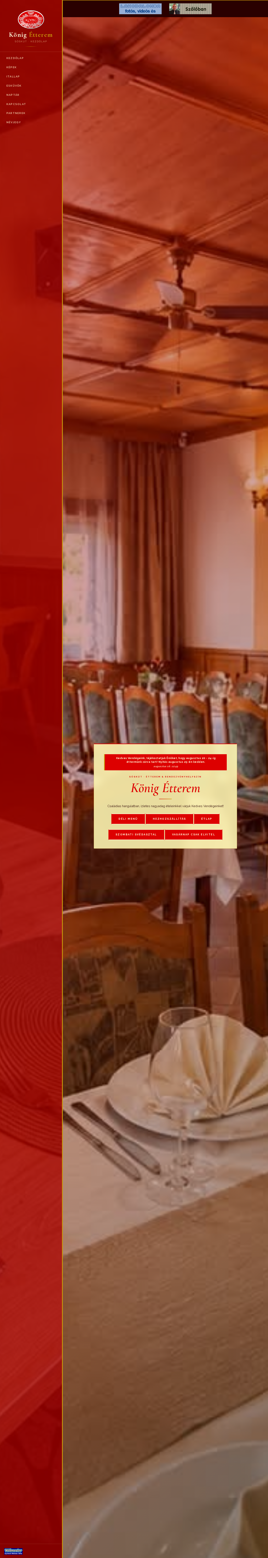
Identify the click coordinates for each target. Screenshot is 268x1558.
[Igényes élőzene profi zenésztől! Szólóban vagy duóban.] (190, 8)
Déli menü (128, 819)
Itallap (13, 76)
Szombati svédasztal (136, 834)
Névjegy (13, 122)
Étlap (206, 819)
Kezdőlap (15, 58)
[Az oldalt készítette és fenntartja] (31, 1551)
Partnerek (16, 113)
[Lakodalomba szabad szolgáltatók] (140, 8)
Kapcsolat (16, 104)
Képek (11, 67)
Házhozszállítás (169, 819)
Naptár (12, 94)
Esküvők (14, 85)
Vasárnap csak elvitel (193, 834)
